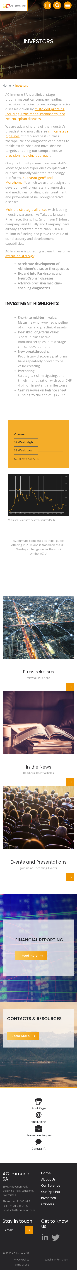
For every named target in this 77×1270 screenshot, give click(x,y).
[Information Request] (38, 1128)
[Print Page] (38, 1101)
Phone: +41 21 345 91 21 (17, 1201)
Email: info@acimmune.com (19, 1210)
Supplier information (56, 1259)
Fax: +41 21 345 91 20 (15, 1205)
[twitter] (55, 1236)
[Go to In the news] (38, 722)
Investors (48, 1198)
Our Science (50, 1185)
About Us (48, 1179)
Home (7, 85)
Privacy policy (21, 1259)
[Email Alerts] (38, 1115)
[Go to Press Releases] (38, 627)
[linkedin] (46, 1236)
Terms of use (21, 1264)
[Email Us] (47, 5)
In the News (38, 767)
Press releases (38, 672)
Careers (47, 1204)
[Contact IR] (38, 1142)
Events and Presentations (38, 862)
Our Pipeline (50, 1192)
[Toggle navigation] (68, 5)
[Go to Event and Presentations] (38, 817)
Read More (21, 1036)
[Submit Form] (29, 1230)
